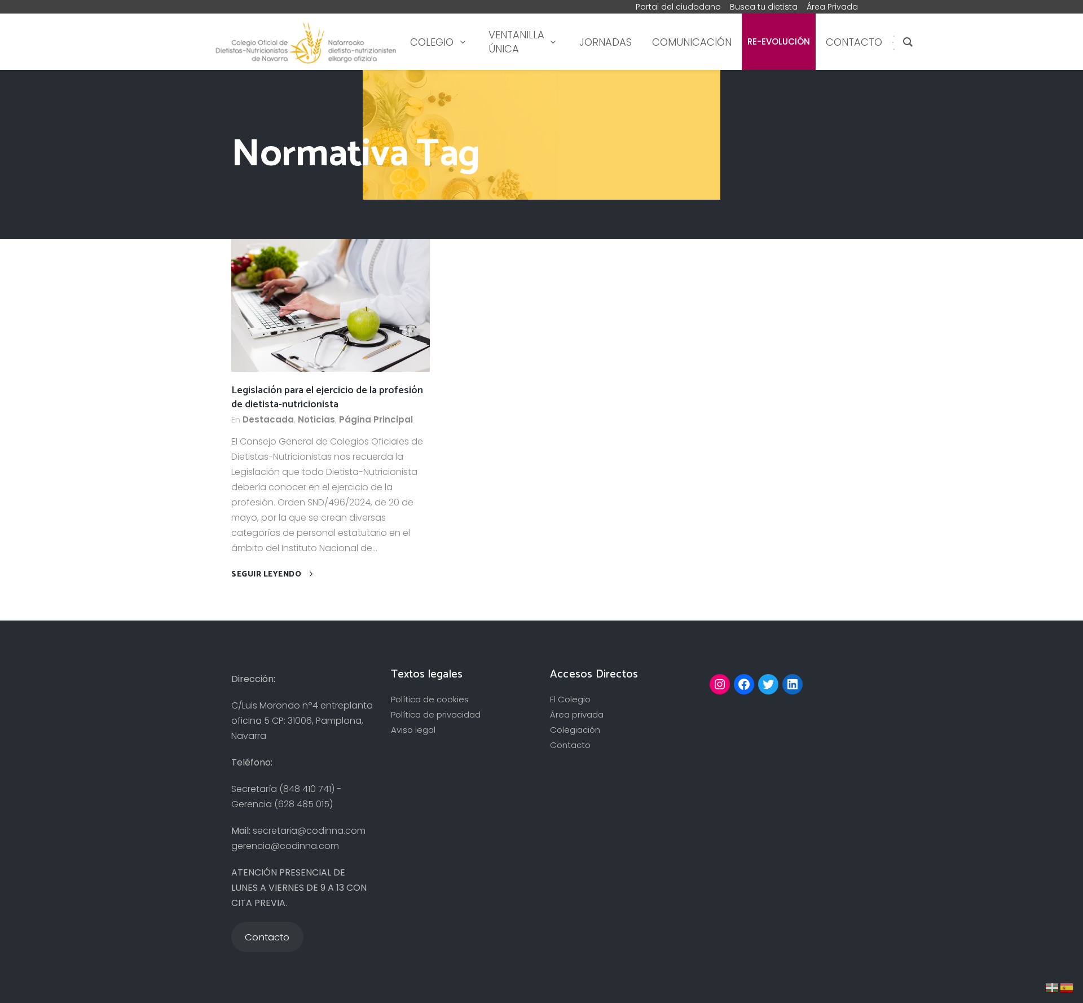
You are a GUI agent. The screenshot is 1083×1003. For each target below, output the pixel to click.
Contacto (570, 745)
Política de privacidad (436, 714)
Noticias (316, 419)
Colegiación (575, 730)
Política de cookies (430, 699)
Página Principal (376, 419)
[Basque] (1052, 987)
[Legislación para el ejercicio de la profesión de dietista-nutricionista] (330, 305)
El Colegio (570, 699)
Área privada (577, 714)
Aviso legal (413, 730)
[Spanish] (892, 42)
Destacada (268, 419)
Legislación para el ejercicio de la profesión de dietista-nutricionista (327, 397)
